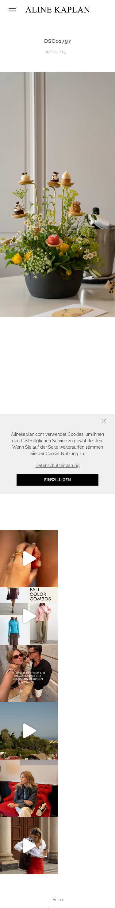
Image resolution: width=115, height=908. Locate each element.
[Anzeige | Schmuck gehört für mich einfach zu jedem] (29, 559)
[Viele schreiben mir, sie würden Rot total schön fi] (29, 845)
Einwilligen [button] (57, 479)
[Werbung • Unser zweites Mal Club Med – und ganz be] (29, 731)
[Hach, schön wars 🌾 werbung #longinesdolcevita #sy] (29, 788)
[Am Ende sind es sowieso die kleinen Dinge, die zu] (29, 673)
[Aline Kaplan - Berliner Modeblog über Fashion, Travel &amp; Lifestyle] (58, 10)
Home (57, 900)
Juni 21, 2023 (55, 52)
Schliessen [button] (84, 421)
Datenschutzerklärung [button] (58, 465)
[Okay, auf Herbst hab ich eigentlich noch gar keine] (29, 616)
